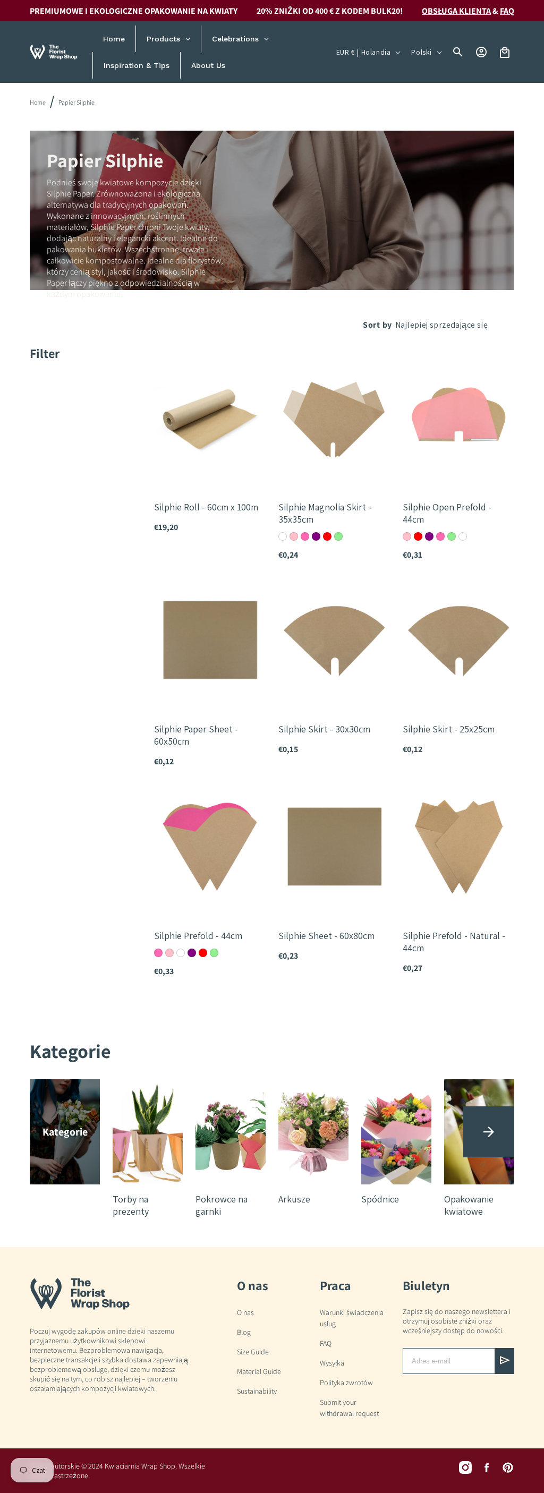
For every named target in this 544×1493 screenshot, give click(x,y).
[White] (282, 536)
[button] (488, 1131)
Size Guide (253, 1352)
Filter (45, 353)
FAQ (326, 1343)
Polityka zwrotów (346, 1382)
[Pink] (294, 536)
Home (38, 102)
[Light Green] (338, 536)
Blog (244, 1332)
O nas (245, 1312)
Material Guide (259, 1371)
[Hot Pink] (305, 536)
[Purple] (316, 536)
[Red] (327, 536)
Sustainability (257, 1391)
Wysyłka (332, 1363)
